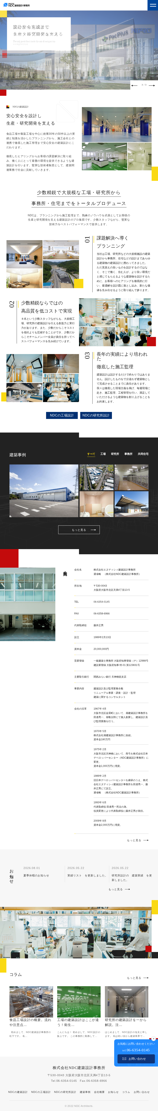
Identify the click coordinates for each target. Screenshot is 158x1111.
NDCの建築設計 (18, 1092)
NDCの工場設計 (62, 415)
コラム (126, 1092)
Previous (134, 86)
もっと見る (79, 529)
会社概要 (99, 1092)
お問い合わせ (142, 1092)
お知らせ (113, 1092)
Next (152, 86)
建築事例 (85, 1092)
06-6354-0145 (102, 601)
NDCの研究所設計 (96, 415)
